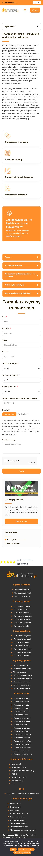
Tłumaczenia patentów (16, 195)
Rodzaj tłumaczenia (9, 387)
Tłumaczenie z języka (10, 363)
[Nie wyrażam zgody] (37, 848)
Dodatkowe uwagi (8, 440)
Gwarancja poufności (14, 500)
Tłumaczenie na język (10, 375)
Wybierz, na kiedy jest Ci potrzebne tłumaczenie (19, 398)
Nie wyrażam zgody (26, 849)
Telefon (5, 340)
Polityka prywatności (22, 853)
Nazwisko (6, 328)
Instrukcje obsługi (13, 159)
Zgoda (13, 849)
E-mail (4, 352)
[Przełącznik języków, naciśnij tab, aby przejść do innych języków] (37, 2)
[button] (25, 10)
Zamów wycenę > (14, 236)
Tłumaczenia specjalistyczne (19, 177)
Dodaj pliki (6, 410)
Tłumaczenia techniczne (16, 142)
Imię (4, 317)
